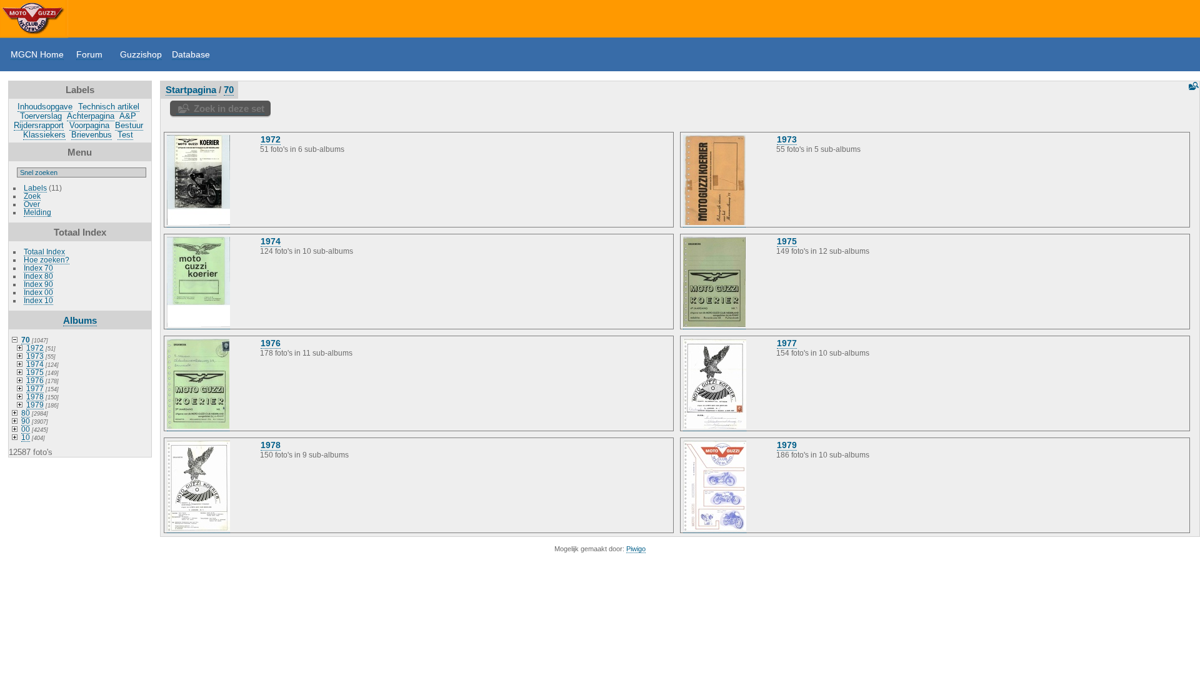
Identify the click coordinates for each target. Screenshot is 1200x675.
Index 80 (38, 276)
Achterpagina (90, 116)
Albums (80, 320)
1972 (35, 348)
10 (25, 437)
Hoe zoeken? (46, 260)
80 (25, 413)
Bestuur (129, 125)
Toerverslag (41, 116)
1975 (35, 372)
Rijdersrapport (39, 125)
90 (25, 421)
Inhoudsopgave (45, 106)
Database (191, 54)
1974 (35, 364)
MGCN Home (37, 54)
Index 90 (38, 284)
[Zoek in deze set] (1192, 86)
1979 (35, 405)
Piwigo (636, 548)
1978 (35, 396)
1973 (35, 356)
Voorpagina (89, 125)
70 (25, 340)
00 (25, 429)
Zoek (32, 196)
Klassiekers (44, 134)
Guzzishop (141, 54)
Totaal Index (44, 252)
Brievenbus (91, 134)
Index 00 (38, 292)
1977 (35, 388)
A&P (127, 116)
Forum (89, 54)
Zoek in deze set (229, 108)
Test (125, 134)
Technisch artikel (108, 106)
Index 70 (38, 268)
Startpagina (191, 89)
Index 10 (38, 300)
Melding (37, 212)
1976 (35, 380)
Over (32, 204)
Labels (35, 188)
